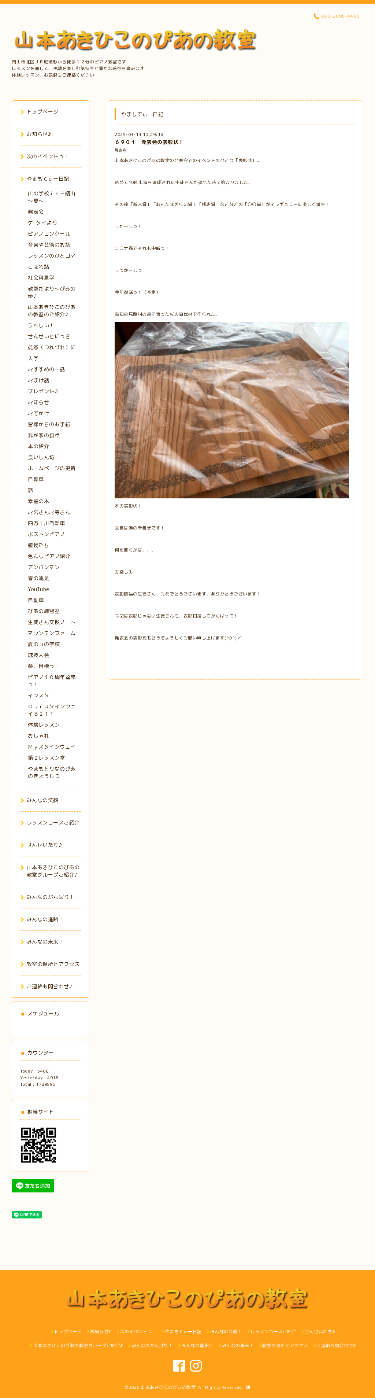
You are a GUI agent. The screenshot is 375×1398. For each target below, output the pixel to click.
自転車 (36, 479)
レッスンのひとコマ (52, 255)
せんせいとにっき (49, 336)
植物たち (38, 545)
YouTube (38, 589)
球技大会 (38, 655)
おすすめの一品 (46, 369)
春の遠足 (38, 578)
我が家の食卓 (44, 435)
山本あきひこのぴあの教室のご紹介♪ (52, 310)
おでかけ (38, 413)
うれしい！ (41, 325)
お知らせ (38, 402)
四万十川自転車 (46, 523)
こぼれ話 (38, 266)
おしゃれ (38, 735)
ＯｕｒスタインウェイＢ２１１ (52, 710)
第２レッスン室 (46, 757)
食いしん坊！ (44, 457)
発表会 (120, 150)
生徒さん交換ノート (52, 622)
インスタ (38, 695)
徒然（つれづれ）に (52, 347)
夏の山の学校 (44, 644)
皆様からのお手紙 (49, 424)
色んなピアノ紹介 (49, 556)
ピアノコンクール (49, 233)
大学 (33, 358)
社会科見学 (41, 277)
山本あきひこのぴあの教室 (168, 1387)
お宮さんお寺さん (49, 512)
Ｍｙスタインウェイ (52, 746)
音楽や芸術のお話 (49, 244)
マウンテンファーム (52, 633)
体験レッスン (44, 724)
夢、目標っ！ (44, 666)
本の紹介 (38, 446)
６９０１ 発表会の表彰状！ (149, 142)
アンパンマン (44, 567)
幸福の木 (38, 501)
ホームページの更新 (52, 468)
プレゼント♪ (43, 391)
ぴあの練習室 (44, 611)
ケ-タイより (42, 222)
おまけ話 (38, 380)
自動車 (36, 600)
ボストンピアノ (46, 534)
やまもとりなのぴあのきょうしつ (52, 772)
